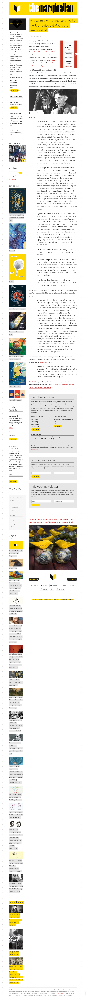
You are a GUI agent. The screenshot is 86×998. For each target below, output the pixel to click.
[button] (43, 481)
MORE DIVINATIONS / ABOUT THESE (43, 518)
